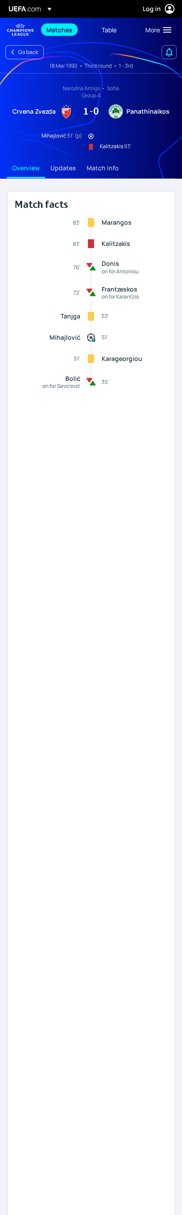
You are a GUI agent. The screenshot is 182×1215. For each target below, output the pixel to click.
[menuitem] (66, 29)
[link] (59, 29)
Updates (63, 168)
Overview (26, 168)
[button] (156, 29)
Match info (103, 168)
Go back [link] (28, 52)
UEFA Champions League (20, 30)
